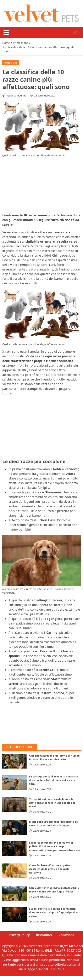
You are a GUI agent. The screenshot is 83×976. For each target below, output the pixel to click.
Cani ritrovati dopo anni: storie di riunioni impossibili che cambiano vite (54, 757)
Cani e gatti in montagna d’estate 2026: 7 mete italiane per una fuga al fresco (54, 889)
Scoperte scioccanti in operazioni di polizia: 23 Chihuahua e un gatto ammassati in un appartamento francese (54, 846)
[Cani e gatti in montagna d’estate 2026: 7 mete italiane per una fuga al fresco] (14, 893)
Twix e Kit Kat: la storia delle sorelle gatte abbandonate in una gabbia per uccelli (52, 802)
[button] (78, 32)
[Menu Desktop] (6, 32)
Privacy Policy (19, 935)
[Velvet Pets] (41, 13)
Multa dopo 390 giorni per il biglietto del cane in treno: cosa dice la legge (54, 823)
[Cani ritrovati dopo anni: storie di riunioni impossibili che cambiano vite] (14, 761)
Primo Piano (10, 62)
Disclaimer (44, 935)
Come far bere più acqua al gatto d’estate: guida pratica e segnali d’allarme (49, 868)
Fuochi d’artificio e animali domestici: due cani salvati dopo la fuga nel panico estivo (53, 912)
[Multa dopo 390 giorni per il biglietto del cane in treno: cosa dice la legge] (14, 827)
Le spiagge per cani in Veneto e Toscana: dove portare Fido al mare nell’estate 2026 (54, 780)
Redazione (66, 935)
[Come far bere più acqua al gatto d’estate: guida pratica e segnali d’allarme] (14, 870)
